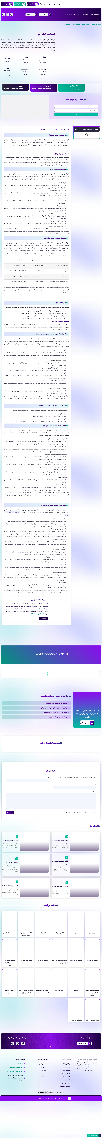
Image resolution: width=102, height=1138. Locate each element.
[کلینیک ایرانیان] (23, 1043)
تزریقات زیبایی (66, 1070)
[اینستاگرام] (7, 14)
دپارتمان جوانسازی (65, 1086)
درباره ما (60, 4)
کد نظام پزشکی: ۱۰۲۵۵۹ (37, 614)
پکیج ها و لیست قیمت (45, 86)
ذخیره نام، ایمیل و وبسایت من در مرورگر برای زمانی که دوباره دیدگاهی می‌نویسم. (75, 812)
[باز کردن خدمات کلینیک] (91, 14)
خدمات (88, 24)
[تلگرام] (11, 14)
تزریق (17, 836)
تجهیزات (44, 1073)
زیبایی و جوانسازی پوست (79, 24)
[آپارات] (3, 14)
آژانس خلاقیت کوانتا (42, 1092)
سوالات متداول (47, 4)
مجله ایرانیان (42, 1064)
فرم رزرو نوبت (19, 86)
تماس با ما (54, 4)
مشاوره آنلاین (74, 86)
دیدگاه (94, 791)
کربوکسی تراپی (67, 24)
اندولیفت (67, 1067)
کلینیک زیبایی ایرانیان (96, 24)
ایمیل (94, 784)
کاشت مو (67, 1080)
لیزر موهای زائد (66, 1077)
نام (48, 777)
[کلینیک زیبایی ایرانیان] (89, 4)
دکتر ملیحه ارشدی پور (39, 600)
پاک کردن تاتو (66, 1064)
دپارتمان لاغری (66, 1083)
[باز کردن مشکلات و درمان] (81, 14)
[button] (41, 4)
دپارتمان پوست (66, 1073)
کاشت (67, 836)
